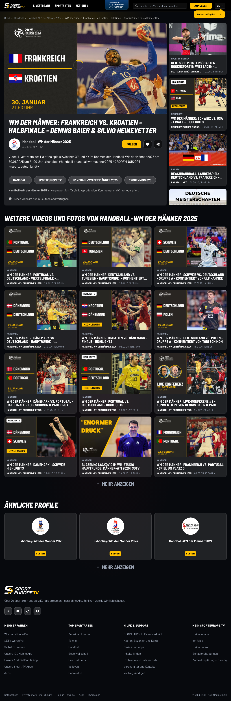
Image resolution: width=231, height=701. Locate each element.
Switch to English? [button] (207, 12)
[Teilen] (158, 144)
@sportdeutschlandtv (24, 166)
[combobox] (162, 5)
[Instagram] (8, 611)
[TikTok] (27, 611)
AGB (81, 694)
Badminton (75, 673)
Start (7, 17)
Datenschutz (11, 694)
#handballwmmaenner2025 (92, 161)
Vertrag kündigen (134, 673)
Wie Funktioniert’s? (16, 634)
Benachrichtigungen (205, 653)
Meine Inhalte (200, 634)
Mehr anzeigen (118, 484)
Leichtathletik (77, 660)
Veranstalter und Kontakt (139, 666)
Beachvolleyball (78, 653)
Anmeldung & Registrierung (209, 660)
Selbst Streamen (14, 647)
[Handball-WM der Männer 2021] (190, 526)
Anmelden (200, 5)
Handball (19, 17)
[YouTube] (18, 611)
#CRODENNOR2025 (126, 161)
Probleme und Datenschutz (140, 660)
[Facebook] (37, 611)
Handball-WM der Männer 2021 (190, 541)
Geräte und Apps (134, 647)
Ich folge (197, 640)
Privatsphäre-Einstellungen (37, 694)
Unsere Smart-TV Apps (18, 666)
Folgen (132, 144)
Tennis (72, 640)
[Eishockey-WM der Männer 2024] (115, 526)
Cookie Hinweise (66, 694)
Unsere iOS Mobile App (18, 653)
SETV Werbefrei (14, 640)
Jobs (7, 673)
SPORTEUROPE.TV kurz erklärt (143, 634)
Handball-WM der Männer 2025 (44, 17)
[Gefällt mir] (147, 144)
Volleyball (74, 666)
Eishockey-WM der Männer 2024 (115, 541)
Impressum (94, 694)
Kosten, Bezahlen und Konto (141, 640)
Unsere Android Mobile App (21, 660)
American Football (79, 634)
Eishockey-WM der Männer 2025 (40, 541)
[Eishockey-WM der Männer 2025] (40, 526)
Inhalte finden (132, 653)
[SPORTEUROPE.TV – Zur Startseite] (14, 5)
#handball (51, 161)
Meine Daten (200, 647)
